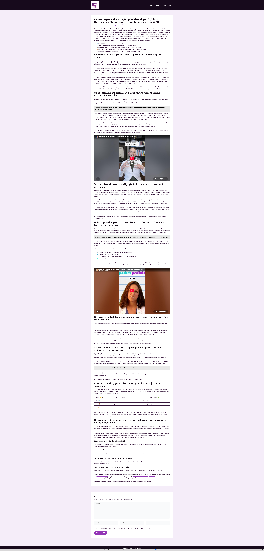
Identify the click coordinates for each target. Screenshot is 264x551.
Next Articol (169, 489)
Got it (155, 550)
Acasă (151, 5)
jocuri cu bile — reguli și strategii (102, 416)
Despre (158, 5)
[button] (171, 5)
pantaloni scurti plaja (106, 265)
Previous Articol (96, 489)
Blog (169, 5)
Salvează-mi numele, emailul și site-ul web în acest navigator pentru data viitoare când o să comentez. (124, 528)
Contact (164, 5)
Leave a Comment (99, 25)
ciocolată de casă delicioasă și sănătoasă (144, 476)
